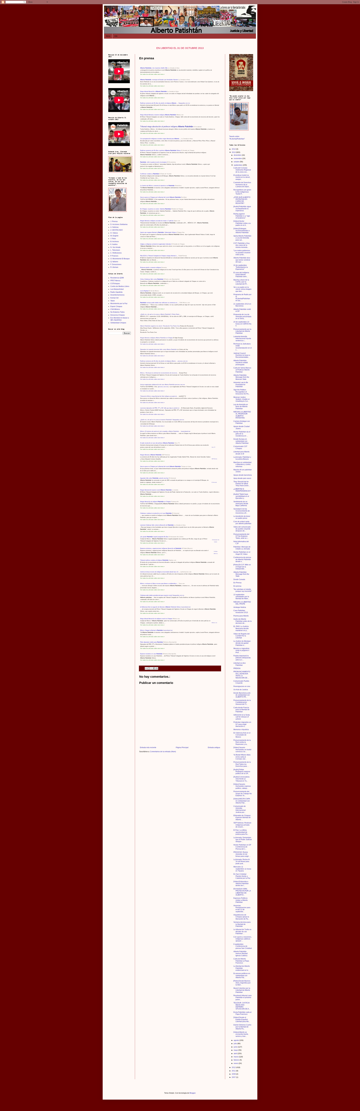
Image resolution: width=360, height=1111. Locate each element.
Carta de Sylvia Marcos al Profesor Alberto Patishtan (242, 370)
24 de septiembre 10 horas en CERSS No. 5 (242, 324)
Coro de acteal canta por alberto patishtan (242, 523)
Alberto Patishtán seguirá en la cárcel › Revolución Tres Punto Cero (160, 326)
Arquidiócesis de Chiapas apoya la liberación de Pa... (241, 917)
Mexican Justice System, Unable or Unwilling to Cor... (241, 399)
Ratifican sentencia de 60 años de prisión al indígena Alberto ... (158, 361)
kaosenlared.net (185, 431)
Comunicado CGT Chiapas (240, 447)
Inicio (108, 36)
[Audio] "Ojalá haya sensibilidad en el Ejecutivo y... (241, 496)
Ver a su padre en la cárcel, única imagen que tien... (242, 289)
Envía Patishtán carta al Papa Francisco (242, 1013)
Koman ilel (114, 298)
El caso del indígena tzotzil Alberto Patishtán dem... (241, 275)
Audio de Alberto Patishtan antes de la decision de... (242, 621)
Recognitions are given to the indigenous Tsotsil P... (242, 192)
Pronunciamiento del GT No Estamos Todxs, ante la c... (241, 536)
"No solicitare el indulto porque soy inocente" (242, 590)
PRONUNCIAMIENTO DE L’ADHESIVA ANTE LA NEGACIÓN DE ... (241, 675)
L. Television (115, 250)
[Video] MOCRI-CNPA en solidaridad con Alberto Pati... (241, 801)
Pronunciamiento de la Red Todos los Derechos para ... (242, 764)
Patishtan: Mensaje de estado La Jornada (241, 548)
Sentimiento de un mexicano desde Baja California (240, 504)
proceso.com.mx (183, 361)
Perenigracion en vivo (241, 686)
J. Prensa (114, 221)
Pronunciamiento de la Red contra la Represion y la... (242, 742)
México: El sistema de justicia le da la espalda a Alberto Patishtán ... (160, 431)
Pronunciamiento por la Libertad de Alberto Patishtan (242, 331)
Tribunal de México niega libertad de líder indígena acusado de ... (159, 396)
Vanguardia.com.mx (178, 419)
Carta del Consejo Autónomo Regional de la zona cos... (242, 170)
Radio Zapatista (116, 292)
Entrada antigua (214, 747)
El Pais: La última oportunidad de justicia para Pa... (241, 832)
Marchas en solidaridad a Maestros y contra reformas (242, 464)
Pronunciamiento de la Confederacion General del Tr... (242, 702)
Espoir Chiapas (116, 306)
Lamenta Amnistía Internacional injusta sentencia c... (242, 339)
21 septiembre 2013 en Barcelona (242, 305)
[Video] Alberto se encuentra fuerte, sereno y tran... (240, 1034)
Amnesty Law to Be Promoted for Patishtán (240, 384)
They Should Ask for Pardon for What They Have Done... (241, 484)
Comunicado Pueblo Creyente (241, 682)
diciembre (238, 155)
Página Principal (182, 747)
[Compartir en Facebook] (154, 668)
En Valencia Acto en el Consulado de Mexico (241, 735)
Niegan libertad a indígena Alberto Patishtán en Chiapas (156, 337)
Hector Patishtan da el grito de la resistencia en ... (241, 434)
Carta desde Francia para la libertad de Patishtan (241, 710)
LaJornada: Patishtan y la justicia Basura (242, 458)
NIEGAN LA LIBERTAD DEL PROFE (242, 603)
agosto (236, 1040)
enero (236, 1063)
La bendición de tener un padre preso (241, 517)
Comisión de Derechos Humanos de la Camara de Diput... (242, 185)
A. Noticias (114, 227)
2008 (234, 1074)
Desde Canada (239, 579)
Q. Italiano (114, 262)
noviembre (238, 158)
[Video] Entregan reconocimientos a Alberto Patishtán (241, 231)
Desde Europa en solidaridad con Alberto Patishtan (241, 441)
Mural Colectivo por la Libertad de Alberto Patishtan (241, 990)
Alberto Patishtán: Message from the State (241, 574)
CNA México (115, 309)
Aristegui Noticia (239, 607)
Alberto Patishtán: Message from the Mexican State (241, 377)
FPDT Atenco (115, 281)
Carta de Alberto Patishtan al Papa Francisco (241, 961)
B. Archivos (114, 242)
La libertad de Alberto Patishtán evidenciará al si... (241, 968)
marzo (236, 1057)
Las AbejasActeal (117, 289)
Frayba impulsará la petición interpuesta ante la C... (242, 658)
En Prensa (237, 583)
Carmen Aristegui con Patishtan (241, 422)
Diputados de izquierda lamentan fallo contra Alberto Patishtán (158, 349)
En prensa (237, 586)
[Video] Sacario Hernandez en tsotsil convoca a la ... (242, 750)
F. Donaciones (115, 264)
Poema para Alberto (241, 616)
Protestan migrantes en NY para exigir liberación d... (242, 724)
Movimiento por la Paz (118, 303)
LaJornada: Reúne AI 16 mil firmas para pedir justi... (241, 862)
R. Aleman (114, 267)
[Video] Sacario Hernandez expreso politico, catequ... (242, 786)
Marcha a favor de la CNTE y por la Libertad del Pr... (241, 282)
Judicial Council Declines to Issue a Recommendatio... (241, 355)
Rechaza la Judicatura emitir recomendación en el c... (242, 347)
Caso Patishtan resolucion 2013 (240, 611)
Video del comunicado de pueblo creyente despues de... (242, 529)
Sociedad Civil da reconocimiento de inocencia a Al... (241, 511)
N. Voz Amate (115, 247)
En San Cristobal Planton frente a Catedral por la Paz (241, 876)
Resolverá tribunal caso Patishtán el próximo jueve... (242, 998)
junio (236, 1047)
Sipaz (112, 301)
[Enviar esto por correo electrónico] (146, 668)
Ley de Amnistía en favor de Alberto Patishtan (240, 407)
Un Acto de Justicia (240, 690)
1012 (115, 36)
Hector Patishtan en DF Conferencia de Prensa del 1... (242, 847)
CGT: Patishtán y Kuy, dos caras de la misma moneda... (241, 245)
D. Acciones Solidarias (119, 224)
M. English (114, 236)
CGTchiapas (115, 284)
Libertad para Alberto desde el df (241, 453)
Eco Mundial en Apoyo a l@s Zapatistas (119, 319)
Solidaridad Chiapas (118, 323)
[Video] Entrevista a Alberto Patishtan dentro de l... (241, 884)
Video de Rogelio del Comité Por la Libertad (241, 636)
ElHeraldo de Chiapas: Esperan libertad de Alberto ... (242, 818)
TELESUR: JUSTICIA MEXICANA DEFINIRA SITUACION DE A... (241, 1006)
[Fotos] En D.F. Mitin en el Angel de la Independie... (242, 567)
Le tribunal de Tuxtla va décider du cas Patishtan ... (242, 931)
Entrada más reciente (148, 747)
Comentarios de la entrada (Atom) (163, 752)
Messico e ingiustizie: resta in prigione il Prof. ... (241, 650)
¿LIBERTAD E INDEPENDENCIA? (242, 490)
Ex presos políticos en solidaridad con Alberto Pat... (241, 975)
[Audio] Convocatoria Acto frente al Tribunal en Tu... (241, 779)
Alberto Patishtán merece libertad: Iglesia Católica (240, 954)
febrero (237, 1060)
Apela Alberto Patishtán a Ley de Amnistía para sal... (242, 238)
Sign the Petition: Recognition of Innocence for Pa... (241, 392)
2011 (234, 1071)
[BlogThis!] (148, 668)
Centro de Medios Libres (119, 286)
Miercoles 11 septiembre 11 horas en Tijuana (242, 869)
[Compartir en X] (151, 668)
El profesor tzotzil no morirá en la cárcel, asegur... (241, 177)
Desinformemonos (117, 295)
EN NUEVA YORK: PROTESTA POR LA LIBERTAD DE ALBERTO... (242, 892)
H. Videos (114, 233)
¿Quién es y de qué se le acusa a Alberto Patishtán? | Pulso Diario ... (160, 314)
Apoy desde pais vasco (242, 478)
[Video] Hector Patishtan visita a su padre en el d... (242, 223)
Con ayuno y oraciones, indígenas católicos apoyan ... (242, 939)
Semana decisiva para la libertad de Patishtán (242, 924)
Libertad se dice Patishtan (239, 664)
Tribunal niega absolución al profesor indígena (166, 126)
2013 (234, 152)
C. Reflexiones (116, 253)
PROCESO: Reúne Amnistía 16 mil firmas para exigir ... (241, 854)
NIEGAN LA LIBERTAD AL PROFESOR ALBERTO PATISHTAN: (242, 415)
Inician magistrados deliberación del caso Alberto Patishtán (157, 384)
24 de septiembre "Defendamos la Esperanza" (240, 267)
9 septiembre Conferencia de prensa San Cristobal (242, 946)
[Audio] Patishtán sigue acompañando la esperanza (242, 209)
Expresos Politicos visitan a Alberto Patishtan (240, 900)
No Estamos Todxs (117, 312)
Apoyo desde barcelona (242, 475)
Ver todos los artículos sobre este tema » (152, 344)
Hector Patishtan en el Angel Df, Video (241, 553)
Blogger (192, 1093)
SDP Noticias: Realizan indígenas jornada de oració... (242, 825)
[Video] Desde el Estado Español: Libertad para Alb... (241, 1019)
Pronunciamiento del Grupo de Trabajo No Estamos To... (242, 794)
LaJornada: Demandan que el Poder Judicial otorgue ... (242, 840)
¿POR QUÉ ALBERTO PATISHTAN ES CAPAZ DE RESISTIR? (241, 200)
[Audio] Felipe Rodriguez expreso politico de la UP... (241, 772)
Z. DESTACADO (116, 230)
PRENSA (236, 668)
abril (236, 1054)
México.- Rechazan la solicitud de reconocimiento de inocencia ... (159, 373)
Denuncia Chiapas (117, 315)
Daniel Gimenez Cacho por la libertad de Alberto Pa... (242, 1027)
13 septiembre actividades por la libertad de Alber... (241, 597)
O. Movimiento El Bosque (120, 259)
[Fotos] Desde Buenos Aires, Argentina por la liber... (242, 983)
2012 (234, 1067)
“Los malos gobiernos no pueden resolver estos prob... (241, 253)
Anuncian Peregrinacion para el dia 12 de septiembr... (241, 909)
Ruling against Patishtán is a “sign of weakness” (241, 216)
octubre (237, 162)
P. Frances (114, 256)
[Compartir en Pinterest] (156, 668)
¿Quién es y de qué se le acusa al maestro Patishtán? (156, 419)
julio (235, 1044)
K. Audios (114, 244)
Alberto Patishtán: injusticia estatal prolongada (240, 363)
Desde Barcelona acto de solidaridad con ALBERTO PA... (241, 695)
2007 (234, 1077)
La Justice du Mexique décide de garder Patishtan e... (242, 643)
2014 (234, 149)
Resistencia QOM (117, 278)
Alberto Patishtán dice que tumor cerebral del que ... (241, 260)
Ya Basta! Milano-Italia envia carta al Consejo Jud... (241, 757)
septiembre (238, 165)
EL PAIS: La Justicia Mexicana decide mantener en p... (241, 628)
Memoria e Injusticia (241, 730)
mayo (236, 1050)
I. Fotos (113, 239)
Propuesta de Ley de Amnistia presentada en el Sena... (242, 316)
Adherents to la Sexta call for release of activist (241, 717)
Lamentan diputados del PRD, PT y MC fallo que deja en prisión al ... (160, 408)
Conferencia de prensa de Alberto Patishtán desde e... (242, 559)
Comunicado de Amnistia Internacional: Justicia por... (239, 809)
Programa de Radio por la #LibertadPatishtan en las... (242, 298)
